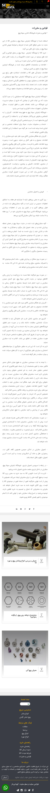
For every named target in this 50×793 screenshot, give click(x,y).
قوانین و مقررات (25, 756)
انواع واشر (25, 713)
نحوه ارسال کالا (25, 750)
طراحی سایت (34, 784)
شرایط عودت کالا (25, 753)
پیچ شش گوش (25, 717)
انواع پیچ (25, 733)
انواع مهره (25, 737)
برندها (25, 730)
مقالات (25, 726)
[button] (5, 787)
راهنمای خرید (25, 746)
